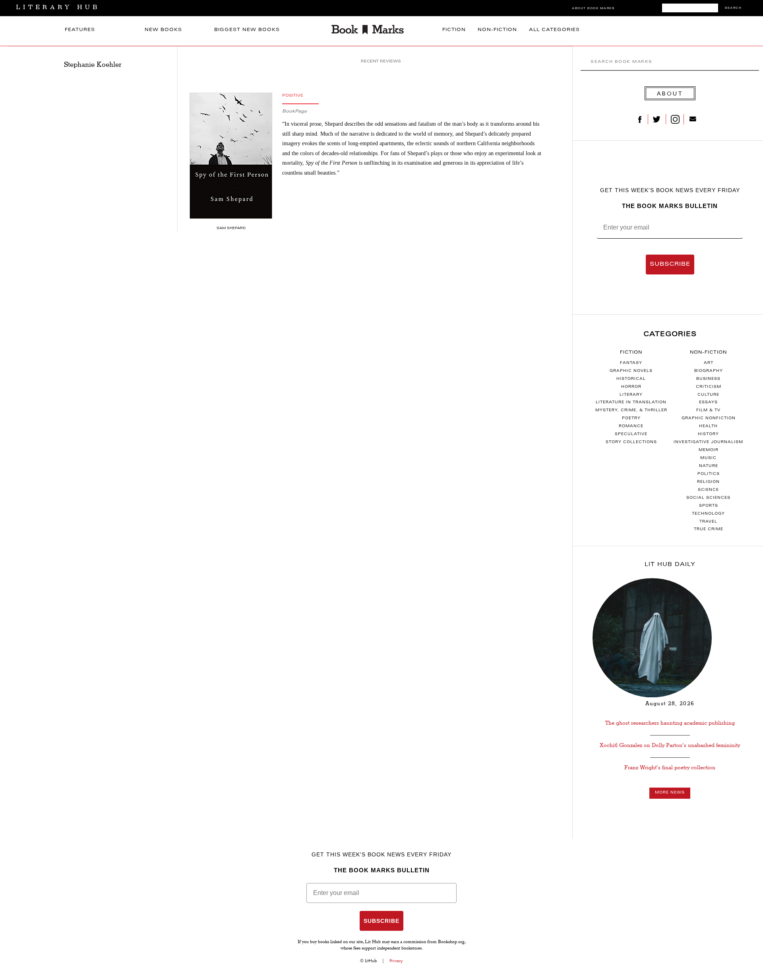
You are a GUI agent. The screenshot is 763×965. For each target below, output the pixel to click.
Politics (708, 474)
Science (708, 490)
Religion (708, 482)
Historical (631, 379)
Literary (631, 395)
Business (708, 379)
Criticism (708, 387)
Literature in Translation (631, 402)
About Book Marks (593, 8)
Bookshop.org (451, 942)
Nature (708, 466)
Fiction (454, 30)
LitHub (371, 960)
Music (708, 458)
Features (80, 30)
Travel (708, 521)
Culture (708, 395)
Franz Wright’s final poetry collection (669, 767)
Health (708, 426)
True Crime (708, 529)
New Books (163, 30)
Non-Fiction (497, 30)
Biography (708, 371)
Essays (708, 402)
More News (670, 792)
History (708, 434)
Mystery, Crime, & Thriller (631, 410)
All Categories (554, 30)
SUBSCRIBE (670, 264)
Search (733, 8)
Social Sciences (708, 498)
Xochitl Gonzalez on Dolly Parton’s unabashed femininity (670, 745)
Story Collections (631, 442)
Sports (708, 506)
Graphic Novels (631, 371)
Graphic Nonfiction (709, 418)
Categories (670, 334)
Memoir (708, 450)
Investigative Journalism (708, 442)
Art (708, 363)
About (670, 93)
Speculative (631, 434)
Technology (708, 514)
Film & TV (708, 410)
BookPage (294, 111)
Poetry (631, 418)
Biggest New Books (247, 30)
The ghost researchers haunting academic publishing (670, 723)
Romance (631, 426)
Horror (631, 387)
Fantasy (631, 363)
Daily (670, 565)
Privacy (396, 960)
